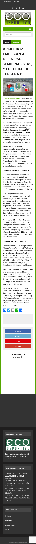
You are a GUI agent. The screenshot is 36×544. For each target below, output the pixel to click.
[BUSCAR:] (18, 34)
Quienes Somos (8, 5)
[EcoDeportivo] (18, 18)
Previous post (19, 354)
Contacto (7, 1)
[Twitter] (16, 8)
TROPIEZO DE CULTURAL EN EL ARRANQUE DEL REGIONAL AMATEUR (16, 476)
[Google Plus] (23, 8)
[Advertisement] (20, 319)
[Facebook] (12, 8)
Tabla (7, 530)
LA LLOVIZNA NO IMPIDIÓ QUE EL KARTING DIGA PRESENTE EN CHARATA (17, 490)
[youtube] (19, 8)
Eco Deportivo (15, 98)
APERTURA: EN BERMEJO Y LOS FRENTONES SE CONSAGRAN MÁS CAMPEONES (17, 483)
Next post (16, 357)
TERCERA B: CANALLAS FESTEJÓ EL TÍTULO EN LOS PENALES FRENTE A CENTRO (17, 497)
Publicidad (17, 1)
